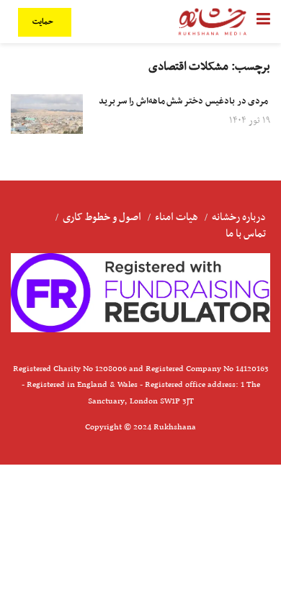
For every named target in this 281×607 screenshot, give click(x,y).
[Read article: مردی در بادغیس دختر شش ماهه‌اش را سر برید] (47, 114)
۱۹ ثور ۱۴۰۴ (249, 120)
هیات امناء (176, 217)
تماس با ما (246, 233)
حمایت (43, 22)
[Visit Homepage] (212, 21)
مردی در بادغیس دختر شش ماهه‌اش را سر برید (184, 101)
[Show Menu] (263, 21)
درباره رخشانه (239, 217)
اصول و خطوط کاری (102, 217)
